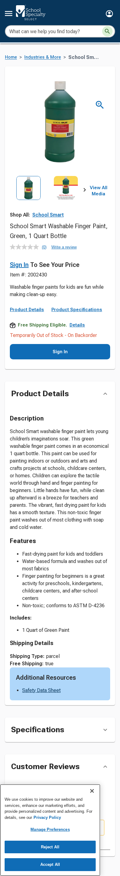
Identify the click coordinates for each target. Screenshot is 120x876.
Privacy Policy (47, 817)
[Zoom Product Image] (100, 105)
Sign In (19, 264)
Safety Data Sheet (41, 690)
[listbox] (47, 199)
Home (11, 57)
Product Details (27, 309)
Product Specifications (76, 309)
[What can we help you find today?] (107, 31)
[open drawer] (8, 13)
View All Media (98, 191)
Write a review (64, 247)
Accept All (50, 864)
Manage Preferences (50, 829)
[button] (109, 14)
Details (77, 325)
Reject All (50, 847)
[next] (84, 191)
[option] (28, 199)
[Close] (92, 791)
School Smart (48, 215)
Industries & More (42, 57)
